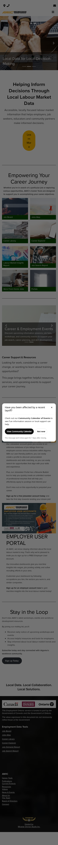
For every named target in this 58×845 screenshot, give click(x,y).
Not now (41, 431)
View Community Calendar (19, 431)
